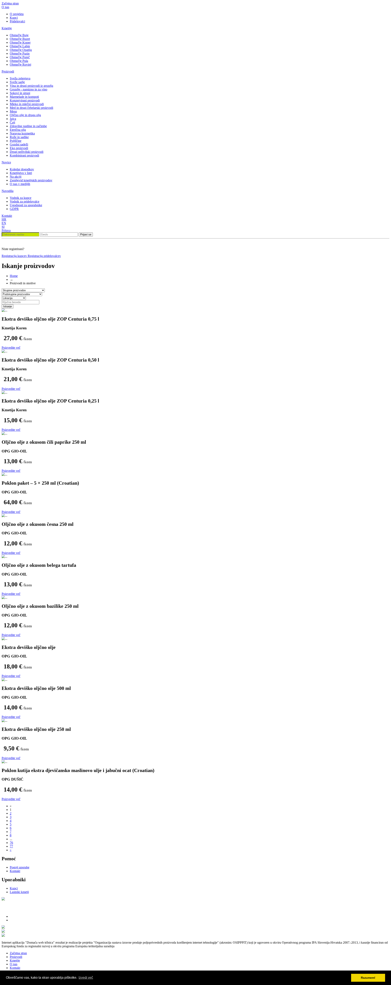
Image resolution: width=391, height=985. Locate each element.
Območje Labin (20, 46)
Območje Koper (20, 42)
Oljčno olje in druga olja (25, 115)
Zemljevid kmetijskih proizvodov (31, 180)
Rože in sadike (19, 137)
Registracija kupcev (15, 256)
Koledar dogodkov (22, 169)
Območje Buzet (20, 39)
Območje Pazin (20, 53)
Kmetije (7, 28)
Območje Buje (19, 35)
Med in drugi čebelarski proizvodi (31, 107)
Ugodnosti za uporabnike (26, 205)
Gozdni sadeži (19, 144)
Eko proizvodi (19, 148)
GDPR (14, 209)
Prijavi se (85, 234)
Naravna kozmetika (22, 133)
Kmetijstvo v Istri (21, 173)
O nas (5, 7)
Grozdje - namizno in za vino (28, 89)
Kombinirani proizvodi (24, 155)
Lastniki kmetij (19, 892)
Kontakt (7, 215)
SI (3, 226)
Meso (13, 111)
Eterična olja (18, 129)
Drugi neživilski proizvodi (26, 151)
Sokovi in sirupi (20, 93)
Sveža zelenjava (20, 78)
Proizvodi (8, 71)
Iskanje (7, 306)
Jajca (13, 118)
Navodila (7, 191)
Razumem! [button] (368, 977)
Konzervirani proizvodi (25, 100)
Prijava (6, 230)
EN (4, 223)
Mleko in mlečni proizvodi (27, 104)
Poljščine (15, 140)
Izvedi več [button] (86, 977)
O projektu (17, 14)
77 (11, 846)
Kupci (14, 17)
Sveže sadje (17, 82)
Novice (6, 162)
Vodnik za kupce (20, 198)
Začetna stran (10, 3)
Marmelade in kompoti (24, 96)
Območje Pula (19, 61)
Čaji (12, 122)
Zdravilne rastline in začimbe (28, 126)
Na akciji (15, 176)
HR (4, 219)
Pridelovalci (17, 21)
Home (14, 276)
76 (11, 842)
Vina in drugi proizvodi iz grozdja (31, 85)
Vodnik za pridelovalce (24, 201)
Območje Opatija (21, 50)
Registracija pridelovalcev (44, 256)
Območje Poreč (20, 57)
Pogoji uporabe (19, 867)
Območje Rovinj (20, 64)
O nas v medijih (20, 184)
